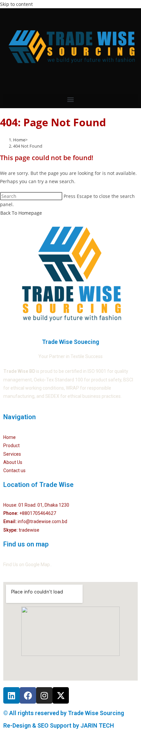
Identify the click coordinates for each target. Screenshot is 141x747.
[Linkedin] (11, 695)
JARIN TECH (97, 725)
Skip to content (16, 4)
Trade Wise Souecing (70, 341)
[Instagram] (44, 695)
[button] (70, 99)
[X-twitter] (60, 695)
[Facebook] (28, 695)
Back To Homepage (21, 213)
